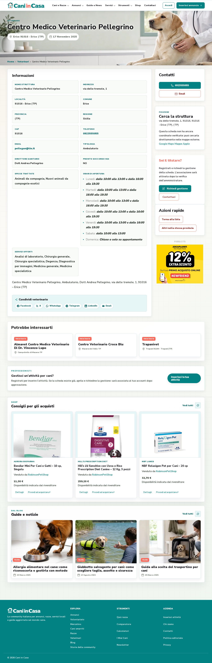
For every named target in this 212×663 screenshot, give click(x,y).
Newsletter (123, 644)
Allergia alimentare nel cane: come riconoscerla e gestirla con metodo (40, 569)
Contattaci (150, 5)
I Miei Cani (122, 638)
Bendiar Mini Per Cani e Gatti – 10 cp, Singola (38, 467)
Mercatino (75, 624)
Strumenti (123, 5)
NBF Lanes (148, 461)
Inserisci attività (172, 617)
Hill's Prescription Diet (93, 461)
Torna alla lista (171, 219)
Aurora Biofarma (24, 461)
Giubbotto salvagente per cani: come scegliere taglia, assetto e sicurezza (105, 569)
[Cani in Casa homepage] (26, 5)
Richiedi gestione (177, 188)
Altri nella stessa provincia (178, 228)
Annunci (76, 5)
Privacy (167, 644)
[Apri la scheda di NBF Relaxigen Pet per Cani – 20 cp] (170, 435)
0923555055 (91, 133)
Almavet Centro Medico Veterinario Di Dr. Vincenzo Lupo (41, 346)
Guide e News (94, 5)
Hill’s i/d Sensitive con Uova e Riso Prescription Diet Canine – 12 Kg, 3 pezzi (104, 467)
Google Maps (166, 144)
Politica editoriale (173, 638)
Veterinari (23, 61)
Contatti (168, 631)
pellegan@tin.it (25, 148)
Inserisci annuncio (189, 5)
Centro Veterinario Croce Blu (100, 344)
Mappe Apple (182, 144)
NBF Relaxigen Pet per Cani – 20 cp (165, 466)
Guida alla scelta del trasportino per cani (169, 569)
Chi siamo (168, 624)
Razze (73, 633)
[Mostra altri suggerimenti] (198, 405)
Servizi (109, 5)
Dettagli (19, 492)
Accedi (168, 5)
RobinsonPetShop (38, 474)
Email (182, 93)
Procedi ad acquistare (39, 492)
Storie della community (82, 647)
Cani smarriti (77, 628)
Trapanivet (150, 344)
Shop (138, 5)
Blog (72, 642)
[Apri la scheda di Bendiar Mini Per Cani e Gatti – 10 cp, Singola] (42, 435)
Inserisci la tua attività (180, 378)
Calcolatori (123, 631)
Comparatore (124, 624)
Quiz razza (122, 617)
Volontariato (77, 619)
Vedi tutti (188, 405)
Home (10, 61)
